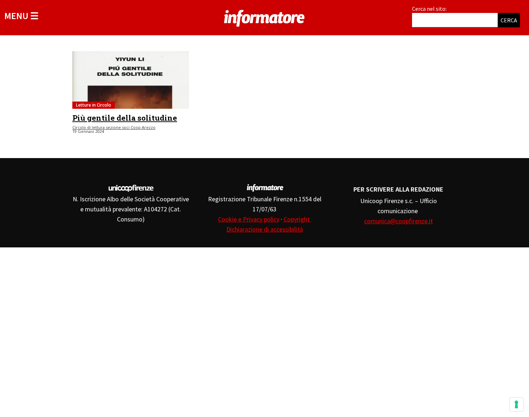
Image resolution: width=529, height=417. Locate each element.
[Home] (264, 17)
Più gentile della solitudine (124, 118)
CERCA (509, 20)
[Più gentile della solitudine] (130, 80)
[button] (21, 15)
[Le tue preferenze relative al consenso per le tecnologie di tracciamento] (516, 404)
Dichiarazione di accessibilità (264, 229)
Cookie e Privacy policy (248, 219)
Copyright (297, 219)
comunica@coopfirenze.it (398, 221)
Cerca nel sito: (429, 8)
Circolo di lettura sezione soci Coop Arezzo (113, 127)
